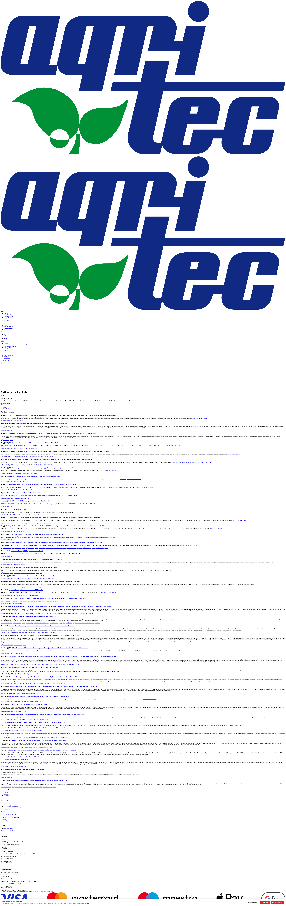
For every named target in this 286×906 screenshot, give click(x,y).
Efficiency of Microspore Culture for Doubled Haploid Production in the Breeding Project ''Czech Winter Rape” (43, 750)
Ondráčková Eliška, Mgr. (48, 465)
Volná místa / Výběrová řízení (11, 806)
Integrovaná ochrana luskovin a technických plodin (16, 344)
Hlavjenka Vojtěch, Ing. (81, 623)
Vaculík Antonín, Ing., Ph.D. (35, 787)
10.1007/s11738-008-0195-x (149, 699)
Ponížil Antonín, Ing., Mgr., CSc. (57, 623)
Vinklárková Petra (18, 653)
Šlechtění (3, 331)
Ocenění (6, 329)
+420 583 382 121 (9, 817)
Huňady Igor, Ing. (17, 623)
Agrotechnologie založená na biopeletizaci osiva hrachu (50, 423)
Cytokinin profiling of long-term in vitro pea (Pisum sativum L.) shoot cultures (33, 567)
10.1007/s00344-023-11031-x (69, 437)
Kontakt (5, 319)
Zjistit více (87, 903)
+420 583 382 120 (5, 408)
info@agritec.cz (8, 820)
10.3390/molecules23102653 (216, 528)
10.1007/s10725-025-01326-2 (200, 418)
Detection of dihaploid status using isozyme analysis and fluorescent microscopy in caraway (39, 740)
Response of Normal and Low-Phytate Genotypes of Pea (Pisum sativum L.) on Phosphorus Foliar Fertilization (43, 484)
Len (4, 334)
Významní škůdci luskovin (19, 509)
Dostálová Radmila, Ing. (32, 448)
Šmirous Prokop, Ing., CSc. (20, 701)
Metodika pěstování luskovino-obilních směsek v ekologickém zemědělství (34, 616)
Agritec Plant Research (9, 314)
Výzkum (3, 322)
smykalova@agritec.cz (6, 403)
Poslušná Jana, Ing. (70, 623)
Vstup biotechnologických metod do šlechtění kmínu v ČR (26, 769)
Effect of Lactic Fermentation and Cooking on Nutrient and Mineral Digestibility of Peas (36, 443)
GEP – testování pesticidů (10, 346)
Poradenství (6, 343)
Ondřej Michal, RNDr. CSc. (32, 664)
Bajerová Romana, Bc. (34, 514)
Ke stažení (6, 809)
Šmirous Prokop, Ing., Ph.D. (20, 578)
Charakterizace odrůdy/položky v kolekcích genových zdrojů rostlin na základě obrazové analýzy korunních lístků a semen (50, 648)
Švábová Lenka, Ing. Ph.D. (59, 548)
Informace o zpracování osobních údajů (13, 807)
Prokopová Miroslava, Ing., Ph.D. (23, 456)
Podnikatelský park (5, 360)
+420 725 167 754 (8, 830)
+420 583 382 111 (9, 814)
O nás (2, 311)
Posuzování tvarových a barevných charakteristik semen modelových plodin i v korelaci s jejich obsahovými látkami (44, 677)
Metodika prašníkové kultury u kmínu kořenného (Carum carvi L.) (33, 576)
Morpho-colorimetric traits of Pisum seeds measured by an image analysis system (33, 667)
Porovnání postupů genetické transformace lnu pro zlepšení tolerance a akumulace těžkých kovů (36, 722)
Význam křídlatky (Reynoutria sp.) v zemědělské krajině (26, 590)
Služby (2, 341)
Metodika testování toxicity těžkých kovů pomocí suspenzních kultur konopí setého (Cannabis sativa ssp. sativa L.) (47, 581)
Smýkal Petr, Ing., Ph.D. (6, 603)
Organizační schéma (8, 316)
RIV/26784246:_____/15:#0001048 (107, 592)
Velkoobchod (7, 358)
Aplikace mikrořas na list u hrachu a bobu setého (26, 492)
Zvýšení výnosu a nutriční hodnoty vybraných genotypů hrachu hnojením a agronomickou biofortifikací (44, 468)
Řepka (5, 338)
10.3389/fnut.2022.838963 (175, 445)
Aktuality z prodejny (8, 355)
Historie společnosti (8, 317)
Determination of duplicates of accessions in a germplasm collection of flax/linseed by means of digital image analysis (44, 635)
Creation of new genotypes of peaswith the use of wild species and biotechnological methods (36, 534)
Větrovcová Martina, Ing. (73, 548)
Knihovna (6, 350)
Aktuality (6, 313)
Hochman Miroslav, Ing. (6, 623)
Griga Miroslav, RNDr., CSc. (21, 420)
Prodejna (3, 352)
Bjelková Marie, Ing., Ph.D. (20, 674)
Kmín (5, 337)
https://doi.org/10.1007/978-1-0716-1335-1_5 (130, 479)
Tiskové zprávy (7, 805)
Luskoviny (6, 335)
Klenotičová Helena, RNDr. (7, 632)
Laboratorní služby (8, 347)
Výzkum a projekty (8, 326)
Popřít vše (265, 902)
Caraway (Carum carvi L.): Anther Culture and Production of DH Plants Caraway (34, 476)
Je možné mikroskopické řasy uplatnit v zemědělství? (27, 551)
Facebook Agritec (8, 803)
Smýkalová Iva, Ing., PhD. (7, 420)
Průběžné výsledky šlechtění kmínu (18, 759)
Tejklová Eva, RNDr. (20, 548)
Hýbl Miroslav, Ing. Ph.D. (33, 674)
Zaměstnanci (7, 320)
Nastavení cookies (252, 902)
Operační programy (8, 328)
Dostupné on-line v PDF (110, 470)
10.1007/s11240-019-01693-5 (240, 520)
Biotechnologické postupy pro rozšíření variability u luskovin (31, 501)
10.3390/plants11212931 (234, 454)
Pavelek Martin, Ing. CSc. (20, 645)
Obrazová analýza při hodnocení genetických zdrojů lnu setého (28, 704)
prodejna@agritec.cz (9, 828)
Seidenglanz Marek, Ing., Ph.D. (21, 465)
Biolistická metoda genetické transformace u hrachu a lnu (24, 730)
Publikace (6, 325)
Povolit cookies (277, 902)
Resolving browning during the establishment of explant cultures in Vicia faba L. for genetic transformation (41, 626)
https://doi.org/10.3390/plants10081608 (144, 487)
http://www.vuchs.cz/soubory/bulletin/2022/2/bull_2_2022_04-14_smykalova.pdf (192, 462)
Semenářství (6, 348)
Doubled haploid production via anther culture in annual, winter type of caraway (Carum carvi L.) (39, 696)
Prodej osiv (6, 356)
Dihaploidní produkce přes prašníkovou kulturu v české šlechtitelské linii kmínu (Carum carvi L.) (37, 780)
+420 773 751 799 (5, 406)
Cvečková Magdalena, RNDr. (37, 523)
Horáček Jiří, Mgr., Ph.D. (20, 448)
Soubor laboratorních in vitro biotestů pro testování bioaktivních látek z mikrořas (37, 559)
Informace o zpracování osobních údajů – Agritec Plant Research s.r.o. (36, 891)
